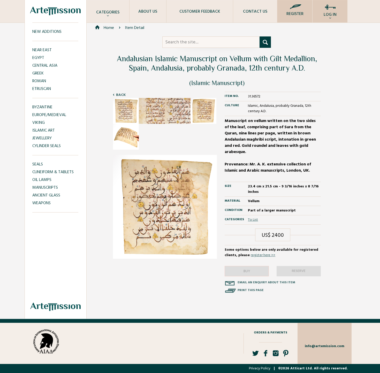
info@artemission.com (324, 346)
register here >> (263, 255)
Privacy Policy (259, 368)
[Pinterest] (285, 355)
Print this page (251, 290)
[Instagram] (275, 355)
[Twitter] (255, 355)
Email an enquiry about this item (266, 282)
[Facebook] (265, 355)
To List (253, 220)
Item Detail (134, 28)
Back (121, 95)
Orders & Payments (270, 332)
